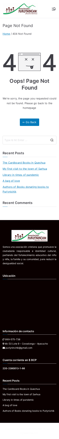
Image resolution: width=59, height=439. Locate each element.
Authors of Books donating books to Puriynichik (26, 189)
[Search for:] (29, 140)
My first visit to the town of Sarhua (25, 168)
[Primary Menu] (53, 9)
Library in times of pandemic (21, 174)
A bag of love (11, 180)
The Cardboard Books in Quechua (24, 162)
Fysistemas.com (29, 433)
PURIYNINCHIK (34, 428)
